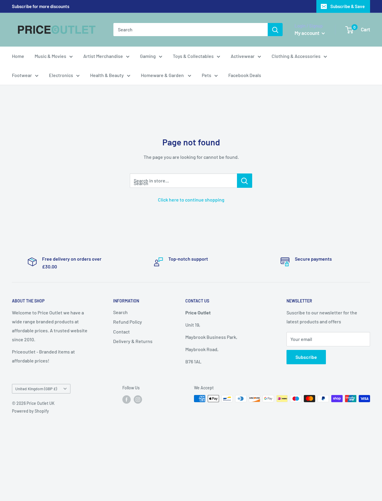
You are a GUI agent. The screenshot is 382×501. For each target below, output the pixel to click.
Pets (206, 75)
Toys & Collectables (193, 56)
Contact (121, 331)
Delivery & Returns (133, 341)
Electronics (61, 75)
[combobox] (190, 29)
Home (18, 56)
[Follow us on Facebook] (126, 399)
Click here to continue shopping (191, 199)
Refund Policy (127, 322)
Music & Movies (50, 56)
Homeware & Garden (163, 75)
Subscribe (306, 357)
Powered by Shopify (30, 411)
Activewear (243, 56)
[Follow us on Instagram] (138, 399)
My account (307, 33)
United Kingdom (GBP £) (36, 388)
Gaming (148, 56)
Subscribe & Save (347, 6)
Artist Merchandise (103, 56)
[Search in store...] (244, 180)
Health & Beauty (107, 75)
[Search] (275, 29)
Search (120, 312)
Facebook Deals (244, 75)
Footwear (22, 75)
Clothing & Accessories (296, 56)
